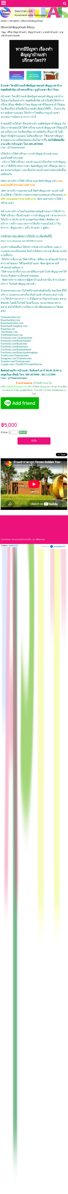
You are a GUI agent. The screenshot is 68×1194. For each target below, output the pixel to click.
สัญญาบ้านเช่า (34, 32)
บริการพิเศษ (14, 21)
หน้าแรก (4, 21)
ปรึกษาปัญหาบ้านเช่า (17, 32)
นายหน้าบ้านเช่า (50, 32)
